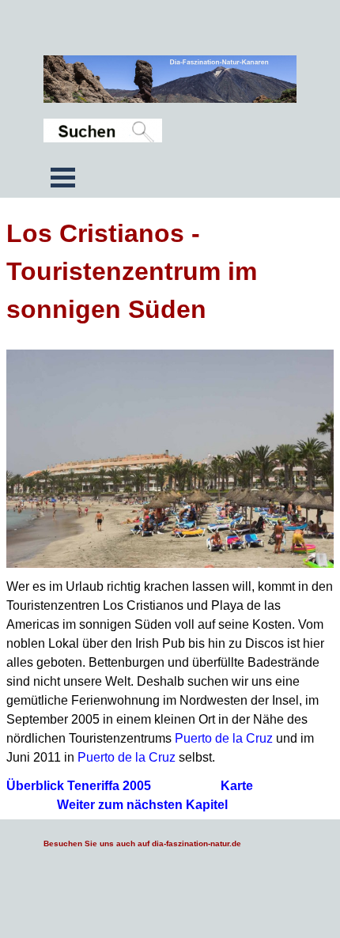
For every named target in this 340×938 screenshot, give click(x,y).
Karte (237, 785)
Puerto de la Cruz (224, 738)
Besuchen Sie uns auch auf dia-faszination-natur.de (142, 843)
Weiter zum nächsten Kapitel (142, 804)
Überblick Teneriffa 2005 (78, 785)
